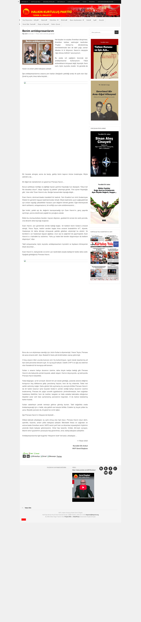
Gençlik (101, 20)
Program (92, 1)
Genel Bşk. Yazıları (29, 24)
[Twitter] (28, 456)
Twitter (106, 468)
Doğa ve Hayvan (43, 24)
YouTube (110, 473)
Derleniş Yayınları (49, 1)
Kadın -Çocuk (55, 24)
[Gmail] (43, 456)
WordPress (76, 516)
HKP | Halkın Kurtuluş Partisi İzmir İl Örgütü (70, 11)
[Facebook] (24, 456)
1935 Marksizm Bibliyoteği (105, 1)
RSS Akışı (101, 468)
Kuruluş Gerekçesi (74, 1)
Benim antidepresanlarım (38, 31)
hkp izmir (25, 34)
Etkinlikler (53, 20)
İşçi (94, 20)
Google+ (115, 468)
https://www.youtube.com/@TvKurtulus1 (84, 470)
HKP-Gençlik (61, 1)
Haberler (43, 20)
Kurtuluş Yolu (35, 1)
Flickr (106, 473)
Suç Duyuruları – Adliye (30, 20)
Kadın (88, 20)
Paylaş (59, 456)
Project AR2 (68, 516)
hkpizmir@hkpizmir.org (92, 515)
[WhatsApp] (35, 456)
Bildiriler (64, 20)
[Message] (51, 456)
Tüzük (84, 1)
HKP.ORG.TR (24, 1)
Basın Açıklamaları (76, 20)
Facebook (110, 468)
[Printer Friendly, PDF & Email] (31, 453)
